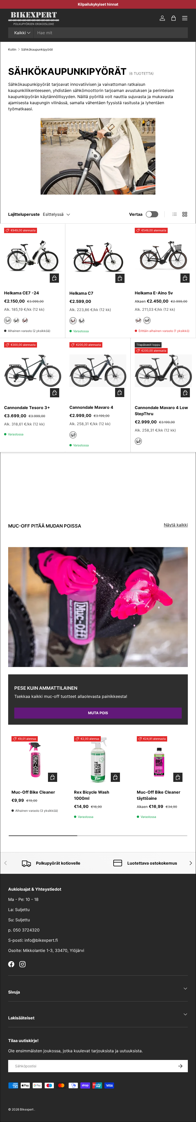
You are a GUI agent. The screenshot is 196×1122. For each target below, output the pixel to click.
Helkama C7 (81, 293)
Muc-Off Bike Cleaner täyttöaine (158, 795)
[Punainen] (25, 320)
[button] (173, 18)
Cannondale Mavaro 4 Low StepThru (161, 410)
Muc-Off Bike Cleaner (33, 792)
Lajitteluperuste (24, 214)
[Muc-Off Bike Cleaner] (35, 760)
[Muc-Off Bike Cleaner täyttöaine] (161, 760)
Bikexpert (26, 1109)
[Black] (16, 320)
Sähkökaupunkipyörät (37, 49)
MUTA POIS (98, 713)
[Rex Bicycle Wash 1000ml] (98, 760)
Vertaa (135, 214)
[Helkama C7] (98, 256)
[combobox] (98, 32)
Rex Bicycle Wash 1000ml (91, 795)
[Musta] (82, 321)
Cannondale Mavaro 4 (91, 407)
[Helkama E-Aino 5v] (163, 256)
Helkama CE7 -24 (21, 292)
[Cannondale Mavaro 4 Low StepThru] (163, 370)
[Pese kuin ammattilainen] (98, 607)
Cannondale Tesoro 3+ (27, 407)
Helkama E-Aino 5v (154, 292)
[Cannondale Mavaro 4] (97, 370)
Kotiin (12, 49)
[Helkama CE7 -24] (32, 256)
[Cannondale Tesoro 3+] (32, 370)
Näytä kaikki (176, 524)
